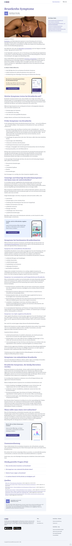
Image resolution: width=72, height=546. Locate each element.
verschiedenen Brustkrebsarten (11, 244)
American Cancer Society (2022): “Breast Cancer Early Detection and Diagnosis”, (20, 484)
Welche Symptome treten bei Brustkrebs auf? (55, 20)
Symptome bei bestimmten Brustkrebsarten (55, 26)
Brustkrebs (7, 41)
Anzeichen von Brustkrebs (30, 58)
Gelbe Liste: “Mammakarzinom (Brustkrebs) (13, 483)
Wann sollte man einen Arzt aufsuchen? (54, 30)
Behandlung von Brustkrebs (25, 48)
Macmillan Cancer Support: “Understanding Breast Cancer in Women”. (18, 489)
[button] (25, 466)
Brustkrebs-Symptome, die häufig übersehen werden (57, 29)
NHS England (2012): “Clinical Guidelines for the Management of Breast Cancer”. (20, 487)
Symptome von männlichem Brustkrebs (54, 27)
